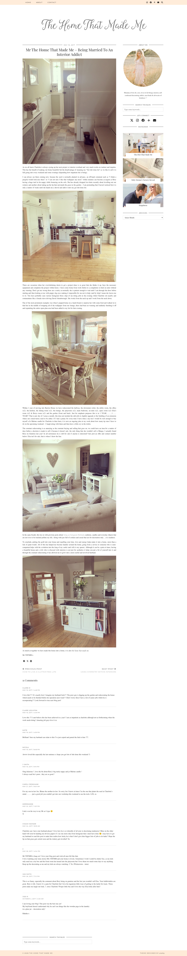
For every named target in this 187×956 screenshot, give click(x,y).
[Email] (158, 2)
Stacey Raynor (29, 824)
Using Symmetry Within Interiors (98, 670)
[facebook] (143, 120)
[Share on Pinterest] (31, 661)
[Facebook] (151, 2)
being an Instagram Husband (74, 535)
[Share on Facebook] (24, 661)
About (39, 2)
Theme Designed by (152, 953)
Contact (52, 2)
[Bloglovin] (155, 2)
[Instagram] (147, 2)
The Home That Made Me (41, 953)
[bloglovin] (148, 120)
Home (28, 2)
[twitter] (131, 120)
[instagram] (137, 120)
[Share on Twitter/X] (27, 661)
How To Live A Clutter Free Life (39, 670)
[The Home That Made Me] (93, 20)
